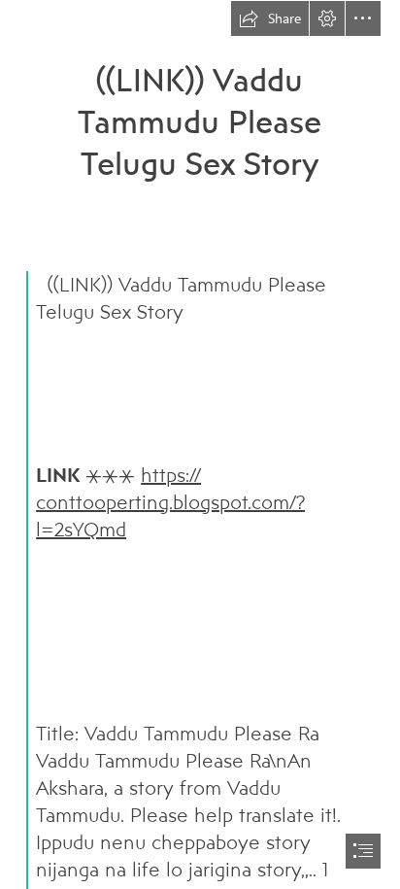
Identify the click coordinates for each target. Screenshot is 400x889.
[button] (270, 18)
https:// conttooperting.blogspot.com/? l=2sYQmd (170, 502)
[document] (200, 444)
